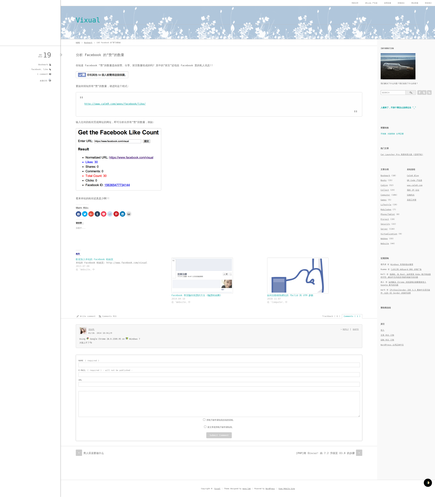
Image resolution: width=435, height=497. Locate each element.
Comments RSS (109, 316)
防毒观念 (401, 3)
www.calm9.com (414, 185)
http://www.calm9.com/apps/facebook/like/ (115, 103)
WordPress (270, 489)
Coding (384, 185)
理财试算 (355, 3)
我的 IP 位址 (413, 190)
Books (384, 180)
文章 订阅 (387, 335)
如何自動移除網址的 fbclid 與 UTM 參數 (290, 295)
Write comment (87, 316)
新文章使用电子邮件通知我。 (220, 427)
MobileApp (386, 209)
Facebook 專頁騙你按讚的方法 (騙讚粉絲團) (196, 295)
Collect (385, 190)
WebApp (384, 239)
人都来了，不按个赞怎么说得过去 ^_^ (398, 107)
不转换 (383, 134)
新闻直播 (387, 3)
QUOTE (356, 329)
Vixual (88, 20)
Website (385, 243)
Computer (385, 195)
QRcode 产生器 (371, 3)
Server (384, 229)
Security (385, 224)
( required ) (89, 361)
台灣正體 (400, 134)
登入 (382, 330)
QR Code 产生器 (414, 180)
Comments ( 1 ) (352, 316)
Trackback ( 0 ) (331, 316)
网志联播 (414, 3)
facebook (36, 69)
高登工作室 (411, 200)
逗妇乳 (91, 329)
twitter (424, 92)
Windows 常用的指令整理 (401, 264)
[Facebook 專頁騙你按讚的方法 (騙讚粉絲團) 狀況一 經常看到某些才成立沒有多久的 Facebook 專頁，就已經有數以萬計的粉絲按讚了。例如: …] (217, 276)
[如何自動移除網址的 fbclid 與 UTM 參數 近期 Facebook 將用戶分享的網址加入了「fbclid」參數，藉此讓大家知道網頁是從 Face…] (313, 276)
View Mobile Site (287, 489)
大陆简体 (391, 134)
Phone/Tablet (388, 214)
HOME (78, 42)
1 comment (42, 74)
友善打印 (43, 81)
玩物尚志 (410, 195)
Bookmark (88, 42)
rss (429, 92)
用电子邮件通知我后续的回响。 (220, 420)
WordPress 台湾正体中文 (392, 345)
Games (384, 200)
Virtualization (389, 234)
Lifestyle (386, 205)
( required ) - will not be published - (106, 370)
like (45, 69)
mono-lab (246, 489)
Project (385, 219)
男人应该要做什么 (93, 453)
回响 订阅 (387, 340)
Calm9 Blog (413, 176)
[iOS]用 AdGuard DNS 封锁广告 (406, 269)
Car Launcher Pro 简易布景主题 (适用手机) (402, 154)
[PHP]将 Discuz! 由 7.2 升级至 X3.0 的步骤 (325, 453)
